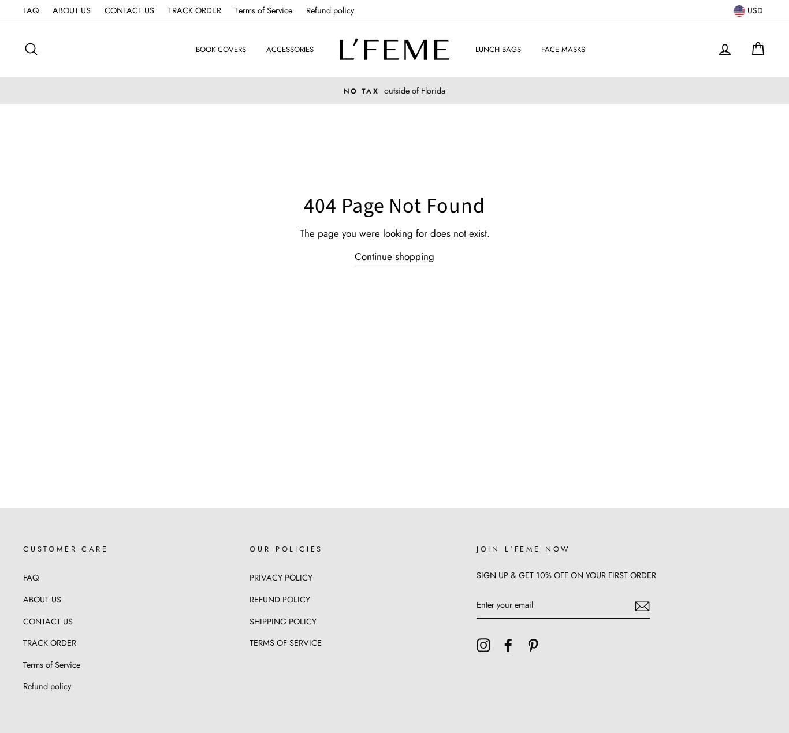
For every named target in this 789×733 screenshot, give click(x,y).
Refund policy (330, 10)
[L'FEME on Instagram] (483, 644)
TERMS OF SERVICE (286, 643)
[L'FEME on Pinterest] (533, 644)
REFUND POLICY (280, 599)
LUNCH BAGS (498, 49)
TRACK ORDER (194, 10)
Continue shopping (394, 256)
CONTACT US (129, 10)
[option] (394, 90)
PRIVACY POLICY (281, 577)
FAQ (31, 10)
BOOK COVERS (221, 49)
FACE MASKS (563, 49)
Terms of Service (263, 10)
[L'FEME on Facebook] (508, 644)
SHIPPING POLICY (283, 621)
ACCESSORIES (290, 49)
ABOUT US (72, 10)
